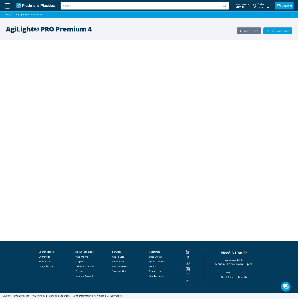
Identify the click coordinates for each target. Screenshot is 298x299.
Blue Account (156, 271)
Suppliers (80, 261)
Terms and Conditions (59, 295)
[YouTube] (195, 263)
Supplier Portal (156, 275)
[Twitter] (195, 269)
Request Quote (280, 31)
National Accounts (84, 275)
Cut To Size (118, 256)
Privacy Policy (38, 295)
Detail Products (115, 295)
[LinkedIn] (195, 252)
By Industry (44, 261)
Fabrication (118, 261)
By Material (44, 256)
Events (152, 266)
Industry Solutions (84, 266)
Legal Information (82, 295)
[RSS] (195, 280)
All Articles (99, 295)
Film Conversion (120, 266)
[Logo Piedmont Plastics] (36, 5)
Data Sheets (155, 256)
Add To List (251, 31)
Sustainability (119, 271)
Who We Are (81, 256)
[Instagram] (195, 274)
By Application (46, 266)
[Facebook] (195, 257)
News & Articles (157, 261)
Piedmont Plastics (20, 295)
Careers (79, 271)
